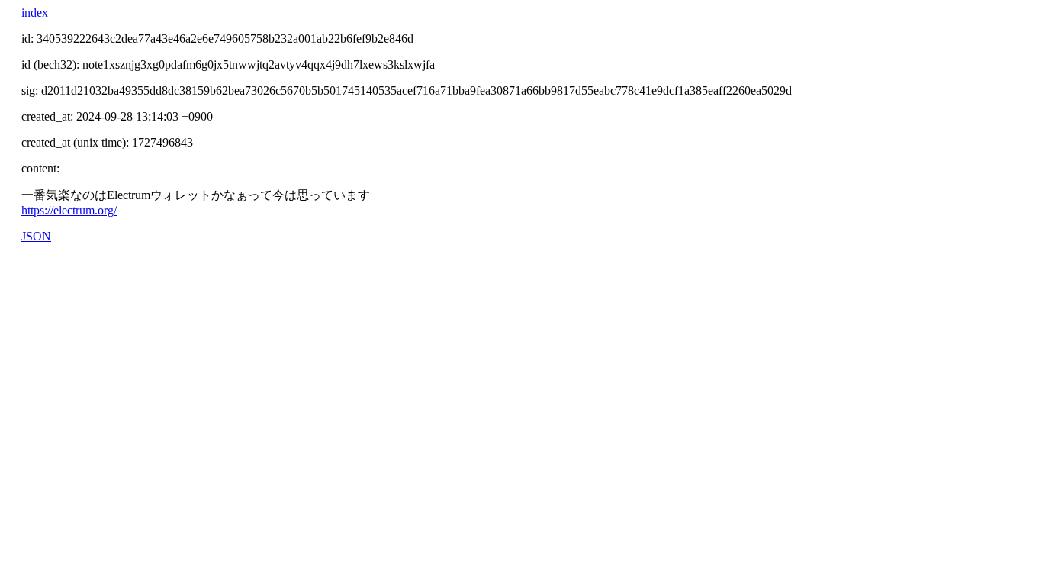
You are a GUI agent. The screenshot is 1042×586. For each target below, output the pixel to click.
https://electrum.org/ (69, 210)
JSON (36, 236)
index (34, 12)
